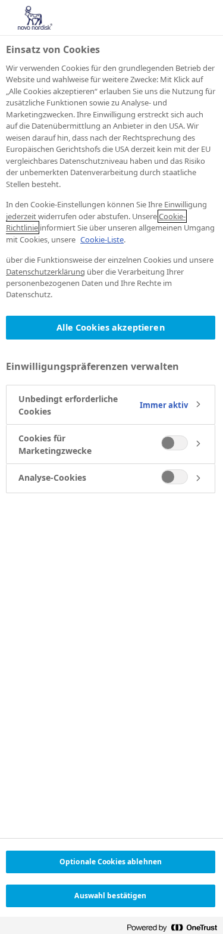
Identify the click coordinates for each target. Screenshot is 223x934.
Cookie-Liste (102, 239)
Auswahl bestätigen (110, 896)
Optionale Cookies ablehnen (110, 862)
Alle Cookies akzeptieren (110, 327)
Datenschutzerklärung (45, 271)
